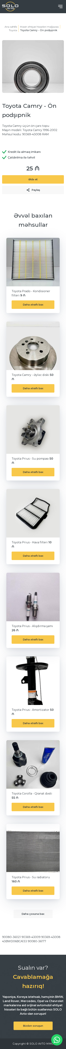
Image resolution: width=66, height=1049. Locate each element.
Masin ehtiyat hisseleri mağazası (39, 26)
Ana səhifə (11, 26)
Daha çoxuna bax (33, 914)
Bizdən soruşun (33, 1025)
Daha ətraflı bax (33, 304)
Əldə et (33, 179)
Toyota (13, 30)
